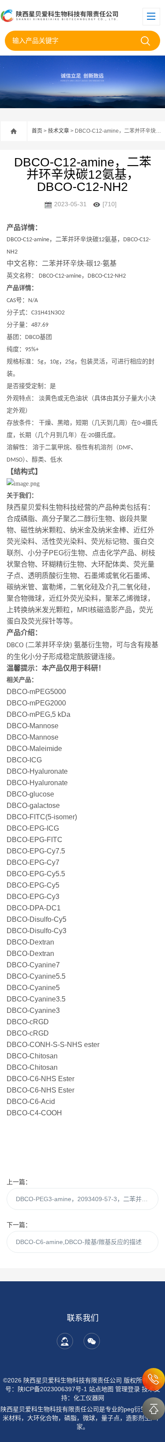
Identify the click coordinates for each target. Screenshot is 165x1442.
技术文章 (58, 131)
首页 (37, 131)
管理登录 (127, 1389)
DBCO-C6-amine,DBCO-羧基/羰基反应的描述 (79, 1241)
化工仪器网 (88, 1397)
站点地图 (101, 1389)
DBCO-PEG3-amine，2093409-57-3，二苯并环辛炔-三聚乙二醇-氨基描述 (87, 1198)
